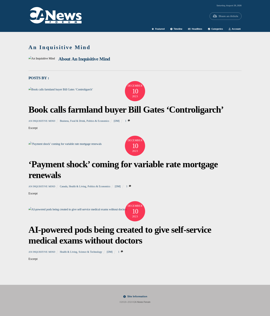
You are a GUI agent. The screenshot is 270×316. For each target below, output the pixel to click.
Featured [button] (160, 29)
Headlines (196, 29)
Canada (63, 186)
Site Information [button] (137, 296)
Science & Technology (90, 251)
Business (64, 120)
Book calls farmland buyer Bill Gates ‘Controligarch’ (126, 110)
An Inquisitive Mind (41, 121)
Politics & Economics (98, 120)
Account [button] (236, 29)
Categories (217, 29)
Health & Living (77, 186)
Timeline (177, 29)
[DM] (117, 120)
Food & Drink (77, 120)
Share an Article (228, 16)
